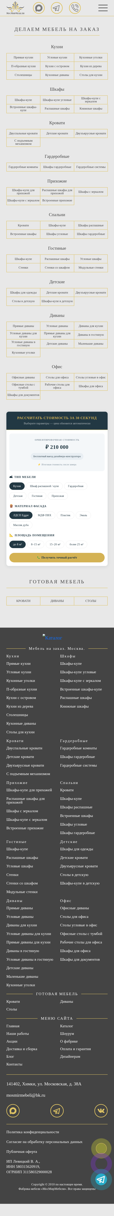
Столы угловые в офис (91, 377)
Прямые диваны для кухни (57, 334)
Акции (11, 1041)
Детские (57, 281)
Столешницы (23, 75)
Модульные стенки (91, 267)
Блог (10, 1056)
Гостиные (57, 248)
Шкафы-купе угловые (57, 100)
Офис (57, 366)
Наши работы (17, 1033)
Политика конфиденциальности (32, 1132)
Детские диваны (57, 343)
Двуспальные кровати (23, 133)
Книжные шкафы (91, 108)
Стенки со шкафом (57, 267)
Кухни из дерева (91, 66)
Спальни (57, 214)
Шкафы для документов (23, 395)
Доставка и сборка (21, 1049)
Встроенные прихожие (57, 200)
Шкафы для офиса (91, 386)
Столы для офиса (57, 377)
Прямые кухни (23, 57)
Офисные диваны (23, 377)
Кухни (57, 46)
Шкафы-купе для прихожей (23, 191)
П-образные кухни (23, 66)
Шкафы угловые (57, 234)
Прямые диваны (23, 326)
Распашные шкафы (57, 108)
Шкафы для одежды (23, 292)
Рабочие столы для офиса (57, 386)
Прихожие (57, 180)
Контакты (14, 1064)
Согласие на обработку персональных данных (44, 1142)
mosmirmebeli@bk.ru (25, 1095)
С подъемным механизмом (23, 142)
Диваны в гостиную (91, 334)
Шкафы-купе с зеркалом (90, 99)
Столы (90, 601)
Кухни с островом (57, 66)
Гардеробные (57, 156)
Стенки (23, 267)
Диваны (57, 315)
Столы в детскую (23, 301)
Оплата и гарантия (75, 1049)
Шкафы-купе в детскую (57, 301)
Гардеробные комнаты (23, 167)
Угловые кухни (57, 57)
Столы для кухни (91, 75)
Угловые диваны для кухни (23, 334)
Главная (12, 1026)
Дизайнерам (70, 1056)
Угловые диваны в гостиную (23, 343)
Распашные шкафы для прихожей (57, 191)
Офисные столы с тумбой (23, 386)
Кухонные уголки (90, 57)
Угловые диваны (57, 326)
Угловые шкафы (90, 259)
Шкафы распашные (91, 225)
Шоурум (67, 1033)
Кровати (57, 122)
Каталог (66, 1026)
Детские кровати (57, 133)
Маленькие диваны (90, 343)
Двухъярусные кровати (91, 133)
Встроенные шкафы (23, 234)
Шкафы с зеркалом (90, 192)
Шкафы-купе (23, 100)
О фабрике (69, 1041)
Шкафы (57, 89)
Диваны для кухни (91, 326)
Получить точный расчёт (59, 557)
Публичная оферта (21, 1151)
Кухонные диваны (57, 75)
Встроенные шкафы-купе (23, 108)
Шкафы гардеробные (57, 167)
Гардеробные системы (91, 167)
